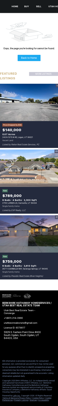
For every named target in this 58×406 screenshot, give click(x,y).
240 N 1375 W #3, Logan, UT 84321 (17, 137)
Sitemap (33, 400)
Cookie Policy (38, 398)
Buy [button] (26, 6)
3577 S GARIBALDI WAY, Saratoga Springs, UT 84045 (25, 269)
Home (15, 6)
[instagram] (28, 350)
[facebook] (3, 350)
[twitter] (16, 350)
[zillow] (22, 350)
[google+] (47, 350)
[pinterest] (41, 350)
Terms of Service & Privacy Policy (16, 398)
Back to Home (29, 57)
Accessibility (43, 400)
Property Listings (21, 400)
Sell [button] (38, 6)
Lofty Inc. (17, 396)
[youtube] (34, 350)
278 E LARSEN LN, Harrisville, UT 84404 (19, 203)
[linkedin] (10, 350)
